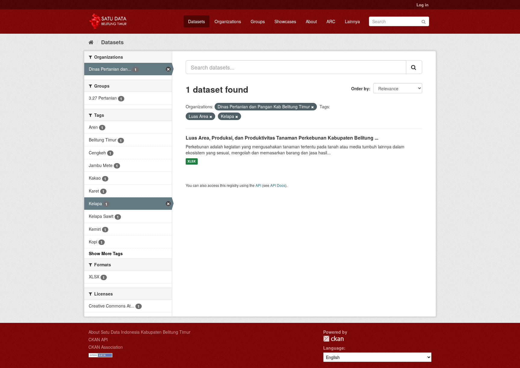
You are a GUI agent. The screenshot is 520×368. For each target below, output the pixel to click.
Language (333, 348)
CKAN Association (105, 347)
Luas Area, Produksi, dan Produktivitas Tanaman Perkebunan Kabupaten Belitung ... (282, 137)
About (311, 21)
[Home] (91, 42)
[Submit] (423, 20)
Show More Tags (106, 253)
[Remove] (312, 106)
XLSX (191, 161)
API (258, 185)
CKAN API (98, 339)
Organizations (228, 21)
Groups (258, 21)
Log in (422, 5)
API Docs (277, 185)
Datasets (196, 21)
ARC (331, 21)
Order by (360, 88)
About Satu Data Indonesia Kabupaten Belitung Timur (139, 332)
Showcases (285, 21)
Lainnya (352, 21)
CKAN (333, 339)
